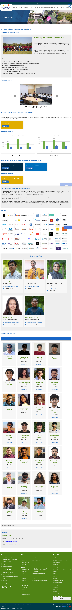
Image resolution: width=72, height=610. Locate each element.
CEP (24, 3)
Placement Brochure (18, 29)
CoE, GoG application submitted (39, 573)
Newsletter (55, 589)
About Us (15, 7)
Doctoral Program (25, 562)
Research (32, 7)
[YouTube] (6, 587)
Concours (55, 585)
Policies (61, 3)
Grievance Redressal (52, 3)
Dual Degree (24, 558)
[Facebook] (1, 587)
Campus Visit (5, 580)
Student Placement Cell (44, 28)
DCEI (21, 3)
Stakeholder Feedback (26, 594)
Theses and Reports (25, 582)
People (36, 7)
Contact (69, 3)
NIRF (31, 3)
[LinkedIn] (8, 587)
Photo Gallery (56, 593)
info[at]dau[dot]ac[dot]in (7, 566)
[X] (3, 587)
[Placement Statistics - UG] (18, 143)
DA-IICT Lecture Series (57, 582)
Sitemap (2, 606)
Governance (20, 7)
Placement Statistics (54, 28)
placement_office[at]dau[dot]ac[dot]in (34, 322)
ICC (57, 3)
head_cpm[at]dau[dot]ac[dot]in (55, 288)
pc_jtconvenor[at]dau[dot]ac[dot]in (33, 286)
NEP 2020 (35, 3)
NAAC (27, 3)
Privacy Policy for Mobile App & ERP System (23, 604)
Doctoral (23, 592)
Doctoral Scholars (36, 560)
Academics (26, 7)
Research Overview (25, 569)
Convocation (44, 3)
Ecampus (55, 564)
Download (5, 126)
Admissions (47, 7)
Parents (54, 573)
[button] (15, 96)
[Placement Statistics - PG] (54, 143)
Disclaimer (35, 604)
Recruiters (24, 29)
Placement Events (15, 28)
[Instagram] (5, 587)
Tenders (65, 3)
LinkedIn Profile (9, 363)
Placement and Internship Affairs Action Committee (30, 28)
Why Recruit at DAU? (5, 28)
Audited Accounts (36, 575)
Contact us (29, 29)
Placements (61, 7)
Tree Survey (55, 587)
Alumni (39, 3)
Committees (55, 578)
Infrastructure (54, 7)
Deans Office (24, 571)
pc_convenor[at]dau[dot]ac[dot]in (11, 286)
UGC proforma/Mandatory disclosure (60, 557)
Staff (34, 558)
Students (41, 7)
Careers (67, 7)
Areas (23, 573)
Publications (24, 580)
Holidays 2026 (56, 562)
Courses (55, 567)
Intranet (55, 566)
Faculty (34, 557)
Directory (55, 591)
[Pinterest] (70, 606)
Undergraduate (24, 557)
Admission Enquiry (68, 227)
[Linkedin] (65, 606)
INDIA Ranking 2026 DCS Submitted (40, 580)
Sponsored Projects (25, 574)
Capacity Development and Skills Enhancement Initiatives (62, 570)
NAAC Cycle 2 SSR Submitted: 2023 (39, 565)
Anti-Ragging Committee (58, 580)
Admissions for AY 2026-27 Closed (60, 0)
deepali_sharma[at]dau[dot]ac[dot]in (12, 322)
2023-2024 (5, 168)
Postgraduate (24, 560)
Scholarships (24, 564)
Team (11, 28)
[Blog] (10, 587)
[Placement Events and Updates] (36, 96)
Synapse (55, 584)
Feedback (2, 604)
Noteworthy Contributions (23, 577)
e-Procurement (56, 558)
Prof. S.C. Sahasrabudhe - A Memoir (60, 560)
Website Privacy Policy (9, 604)
